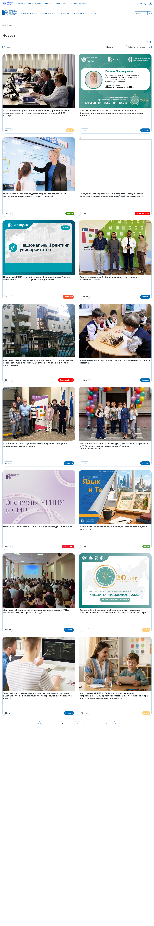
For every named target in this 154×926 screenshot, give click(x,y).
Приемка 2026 (142, 213)
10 (106, 723)
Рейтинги (68, 297)
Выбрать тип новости (137, 47)
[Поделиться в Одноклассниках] (150, 42)
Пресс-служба (61, 3)
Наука (93, 13)
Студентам (64, 13)
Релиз (146, 546)
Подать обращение (78, 3)
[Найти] (149, 13)
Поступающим (47, 13)
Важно (70, 213)
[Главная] (3, 25)
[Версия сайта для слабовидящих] (145, 4)
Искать (109, 47)
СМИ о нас (68, 546)
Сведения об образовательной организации (33, 3)
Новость (145, 130)
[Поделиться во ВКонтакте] (147, 42)
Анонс (70, 130)
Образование (79, 13)
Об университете (28, 13)
